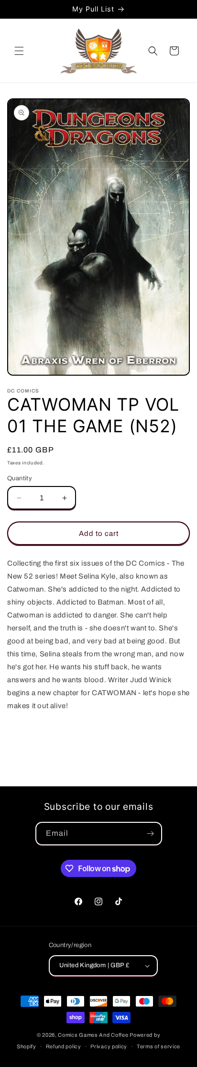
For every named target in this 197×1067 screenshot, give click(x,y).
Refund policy (63, 1046)
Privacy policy (108, 1046)
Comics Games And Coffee (93, 1035)
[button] (19, 50)
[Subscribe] (150, 833)
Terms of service (158, 1046)
